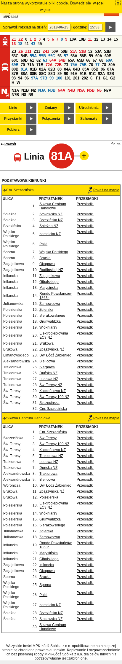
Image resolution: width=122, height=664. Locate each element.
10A (73, 39)
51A (73, 51)
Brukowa (46, 343)
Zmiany (51, 108)
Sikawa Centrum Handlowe (52, 206)
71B (39, 65)
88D (51, 73)
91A (73, 73)
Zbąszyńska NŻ (51, 349)
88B (33, 73)
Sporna (45, 585)
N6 (99, 90)
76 (91, 65)
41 (27, 44)
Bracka (45, 258)
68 (101, 60)
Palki (43, 244)
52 (90, 51)
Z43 (46, 51)
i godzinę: (79, 27)
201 (76, 78)
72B (58, 65)
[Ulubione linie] (82, 155)
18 (20, 44)
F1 (98, 78)
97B (43, 78)
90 (66, 73)
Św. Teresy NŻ (50, 385)
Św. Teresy (48, 438)
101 (68, 78)
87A (110, 69)
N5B (90, 90)
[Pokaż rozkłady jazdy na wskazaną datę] (110, 27)
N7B (15, 95)
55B (42, 56)
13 (103, 39)
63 (45, 60)
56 (59, 56)
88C (42, 73)
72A (49, 65)
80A (111, 65)
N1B (25, 90)
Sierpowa (47, 367)
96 (27, 78)
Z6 (20, 51)
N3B (51, 90)
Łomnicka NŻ (50, 234)
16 (14, 44)
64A (52, 60)
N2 (33, 90)
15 (116, 39)
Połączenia (51, 119)
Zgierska (46, 310)
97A (34, 78)
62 (38, 60)
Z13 (37, 51)
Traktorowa (48, 474)
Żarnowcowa (49, 304)
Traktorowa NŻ (51, 456)
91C (92, 73)
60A (98, 56)
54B (24, 56)
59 (91, 56)
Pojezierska (48, 497)
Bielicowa (47, 361)
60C (15, 60)
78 (104, 65)
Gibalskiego (49, 282)
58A (73, 56)
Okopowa (47, 264)
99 (51, 78)
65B (80, 60)
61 (32, 60)
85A (85, 69)
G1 (105, 78)
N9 (30, 95)
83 (59, 69)
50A (55, 51)
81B (33, 69)
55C (51, 56)
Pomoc (116, 143)
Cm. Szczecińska (53, 409)
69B (15, 65)
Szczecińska (49, 403)
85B (95, 69)
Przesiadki (85, 204)
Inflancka (46, 565)
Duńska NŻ (48, 373)
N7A (107, 90)
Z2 (20, 39)
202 (85, 78)
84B (76, 69)
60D (24, 60)
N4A (61, 90)
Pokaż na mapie (106, 190)
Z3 (14, 51)
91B (83, 73)
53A (98, 51)
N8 (23, 95)
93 (14, 78)
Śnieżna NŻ (48, 226)
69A (109, 60)
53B (107, 51)
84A (67, 69)
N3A (42, 90)
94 (20, 78)
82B (51, 69)
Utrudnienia (89, 108)
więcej (98, 3)
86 (103, 69)
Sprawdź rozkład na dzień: (25, 27)
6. (92, 78)
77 (97, 65)
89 (59, 73)
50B (64, 51)
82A (42, 69)
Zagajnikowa (49, 276)
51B (82, 51)
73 (66, 65)
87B (15, 73)
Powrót (10, 144)
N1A (15, 90)
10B (82, 39)
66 (88, 60)
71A (30, 65)
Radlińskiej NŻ (51, 270)
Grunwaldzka (50, 321)
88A (24, 73)
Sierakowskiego (52, 315)
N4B (71, 90)
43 (33, 44)
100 (59, 78)
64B (62, 60)
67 (95, 60)
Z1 (14, 39)
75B (83, 65)
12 (96, 39)
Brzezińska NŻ (51, 220)
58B (83, 56)
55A (33, 56)
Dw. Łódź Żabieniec (55, 355)
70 (23, 65)
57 (66, 56)
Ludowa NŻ (48, 379)
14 (109, 39)
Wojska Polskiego (53, 252)
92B (110, 73)
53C (15, 56)
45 (40, 44)
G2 (112, 78)
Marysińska (48, 288)
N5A (81, 90)
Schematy (88, 119)
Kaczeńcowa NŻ (52, 391)
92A (101, 73)
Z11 (28, 51)
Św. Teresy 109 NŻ (54, 397)
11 (90, 39)
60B (108, 56)
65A (71, 60)
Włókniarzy (48, 327)
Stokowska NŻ (50, 214)
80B (15, 69)
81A (24, 69)
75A (73, 65)
